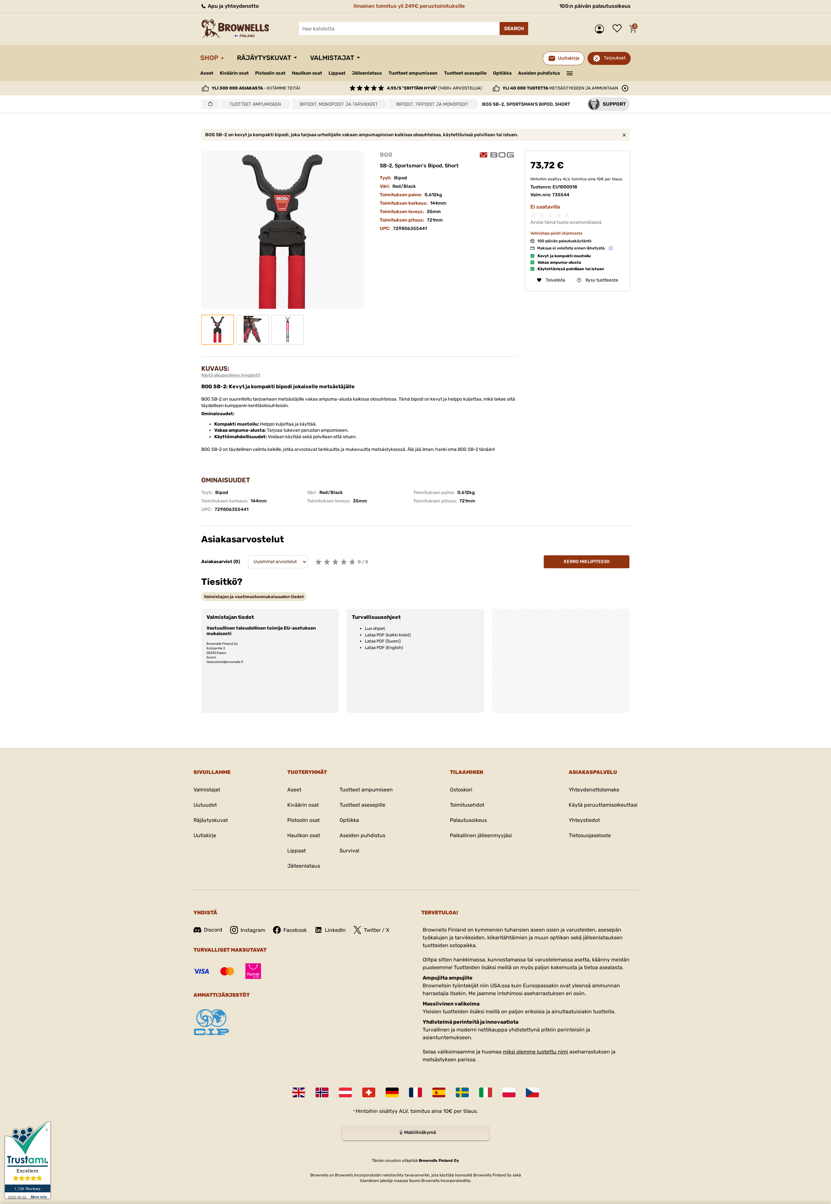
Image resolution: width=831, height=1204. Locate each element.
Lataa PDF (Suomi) (383, 641)
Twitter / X (376, 930)
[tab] (253, 596)
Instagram (253, 930)
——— (570, 72)
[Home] (208, 104)
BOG (386, 154)
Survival (349, 851)
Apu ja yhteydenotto (232, 6)
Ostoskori (461, 790)
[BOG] (497, 155)
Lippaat (337, 73)
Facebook (295, 930)
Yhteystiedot (584, 820)
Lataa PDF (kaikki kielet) (388, 634)
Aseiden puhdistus (539, 73)
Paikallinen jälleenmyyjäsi (481, 835)
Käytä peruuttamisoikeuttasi (603, 805)
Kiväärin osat (234, 73)
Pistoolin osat (270, 73)
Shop (209, 58)
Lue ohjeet (375, 628)
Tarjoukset (615, 58)
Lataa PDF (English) (384, 647)
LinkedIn (335, 930)
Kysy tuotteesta (602, 280)
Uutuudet (205, 805)
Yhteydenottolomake (594, 790)
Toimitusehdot (467, 805)
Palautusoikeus (468, 820)
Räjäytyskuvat (264, 58)
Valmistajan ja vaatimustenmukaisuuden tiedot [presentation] (254, 596)
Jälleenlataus (367, 73)
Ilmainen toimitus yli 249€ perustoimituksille (409, 6)
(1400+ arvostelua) (434, 88)
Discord (213, 930)
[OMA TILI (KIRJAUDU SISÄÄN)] (601, 29)
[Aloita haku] (514, 28)
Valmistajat (332, 58)
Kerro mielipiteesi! (587, 561)
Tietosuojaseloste (590, 835)
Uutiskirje (204, 835)
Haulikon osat (307, 73)
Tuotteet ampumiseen (413, 73)
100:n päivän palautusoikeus (595, 6)
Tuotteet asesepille (465, 73)
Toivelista (619, 29)
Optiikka (502, 73)
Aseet (206, 73)
